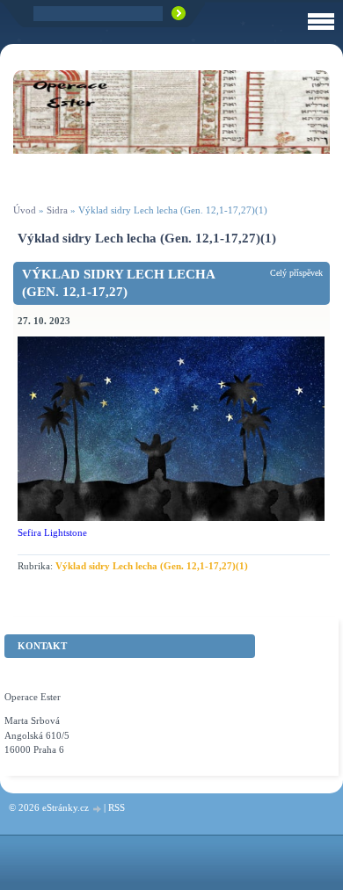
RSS (116, 807)
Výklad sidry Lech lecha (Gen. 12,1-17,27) (118, 283)
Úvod (24, 210)
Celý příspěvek (296, 273)
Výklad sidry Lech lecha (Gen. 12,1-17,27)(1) (151, 566)
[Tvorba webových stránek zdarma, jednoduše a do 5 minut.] (97, 809)
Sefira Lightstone (52, 532)
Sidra (57, 210)
